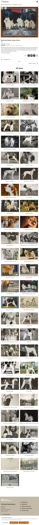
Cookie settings (5, 522)
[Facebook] (29, 55)
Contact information (26, 508)
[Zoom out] (5, 8)
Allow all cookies (24, 522)
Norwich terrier (20, 45)
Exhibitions (24, 502)
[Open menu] (37, 1)
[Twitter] (31, 55)
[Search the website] (34, 1)
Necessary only (14, 522)
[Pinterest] (34, 55)
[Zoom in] (2, 8)
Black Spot (8, 45)
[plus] (37, 55)
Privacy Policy (25, 510)
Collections (24, 504)
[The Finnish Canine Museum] (5, 1)
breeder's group (13, 45)
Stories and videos (26, 506)
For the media (6, 514)
